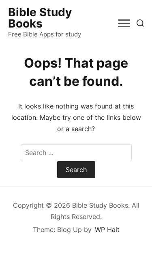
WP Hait (107, 229)
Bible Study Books (40, 17)
